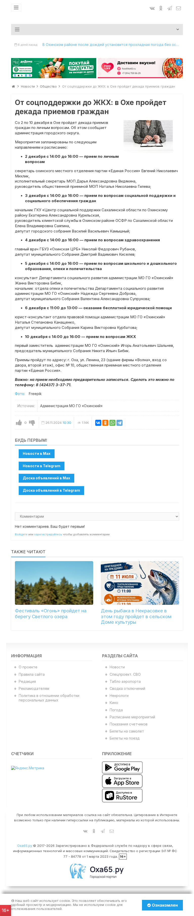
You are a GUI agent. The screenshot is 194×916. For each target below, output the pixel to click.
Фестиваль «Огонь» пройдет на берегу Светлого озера (50, 613)
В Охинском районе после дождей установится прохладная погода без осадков (112, 44)
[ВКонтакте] (98, 423)
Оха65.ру (24, 846)
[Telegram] (119, 423)
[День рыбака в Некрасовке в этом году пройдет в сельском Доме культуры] (140, 583)
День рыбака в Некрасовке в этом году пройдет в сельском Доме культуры (136, 616)
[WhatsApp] (112, 423)
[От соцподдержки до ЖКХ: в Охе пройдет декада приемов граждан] (148, 136)
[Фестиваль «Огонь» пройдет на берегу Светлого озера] (54, 583)
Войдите (21, 534)
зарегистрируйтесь (48, 534)
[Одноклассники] (105, 423)
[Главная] (13, 86)
